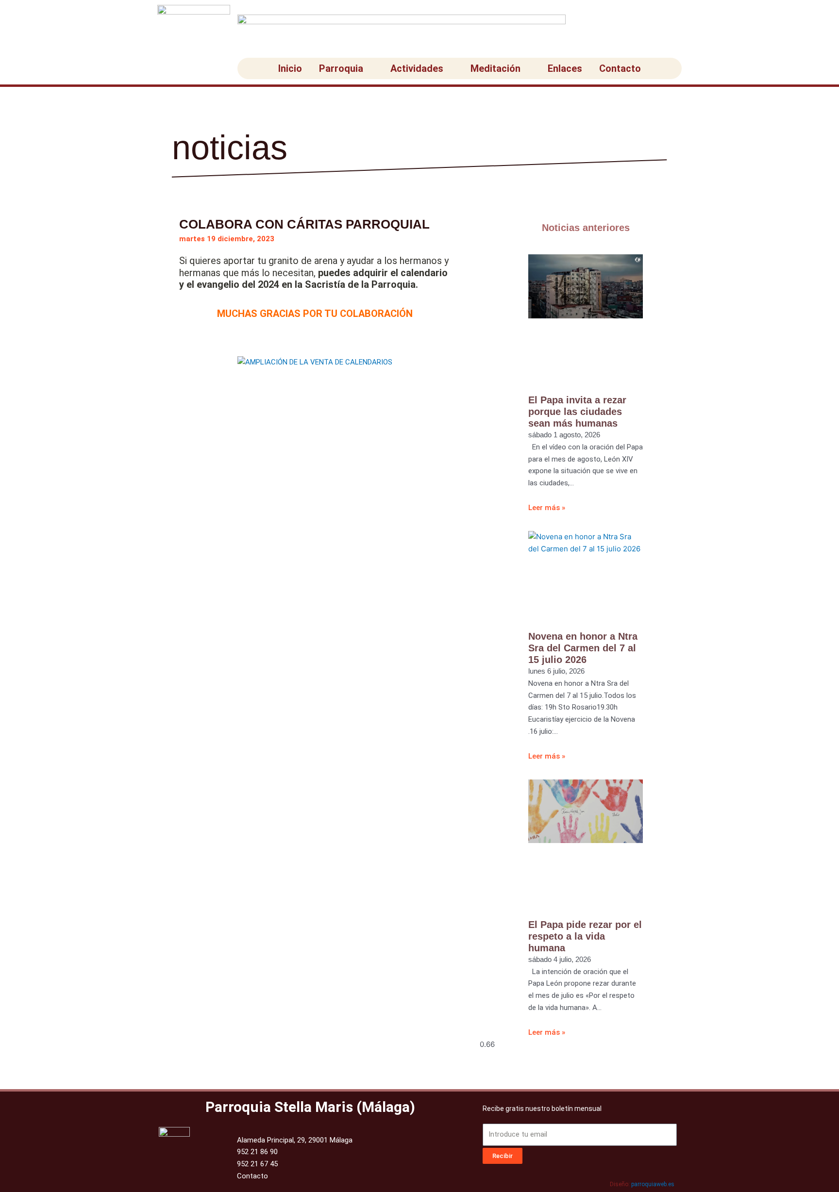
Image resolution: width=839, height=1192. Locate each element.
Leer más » (546, 507)
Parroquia (341, 68)
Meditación (495, 68)
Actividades (416, 68)
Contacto (620, 68)
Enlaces (565, 68)
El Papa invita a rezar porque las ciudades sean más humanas (577, 412)
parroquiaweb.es (652, 1184)
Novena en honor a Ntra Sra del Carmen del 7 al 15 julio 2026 (583, 648)
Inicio (290, 68)
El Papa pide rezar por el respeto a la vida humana (585, 936)
